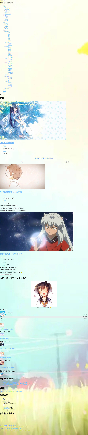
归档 (11, 428)
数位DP (9, 51)
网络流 (9, 70)
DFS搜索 (10, 59)
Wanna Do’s (5, 407)
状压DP (9, 53)
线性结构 (10, 43)
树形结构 (10, 45)
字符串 (9, 41)
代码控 (6, 27)
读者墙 (4, 15)
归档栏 (6, 19)
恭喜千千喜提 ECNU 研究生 (7, 348)
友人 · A (4, 89)
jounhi (4, 401)
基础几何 (10, 82)
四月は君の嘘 (7, 408)
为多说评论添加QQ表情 (11, 192)
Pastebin (7, 11)
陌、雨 (6, 24)
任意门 (6, 26)
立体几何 (10, 85)
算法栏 (6, 20)
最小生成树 (10, 64)
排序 (9, 35)
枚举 (9, 32)
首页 (4, 5)
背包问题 (10, 55)
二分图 (9, 66)
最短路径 (10, 65)
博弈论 (6, 74)
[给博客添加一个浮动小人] (36, 250)
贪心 (9, 34)
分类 (4, 22)
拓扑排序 (10, 68)
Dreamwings (2, 0)
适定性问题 (10, 73)
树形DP (9, 54)
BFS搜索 (10, 61)
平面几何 (10, 84)
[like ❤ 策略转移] (33, 139)
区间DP (9, 49)
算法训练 (7, 88)
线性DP (9, 47)
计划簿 (6, 17)
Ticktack (7, 9)
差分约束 (10, 69)
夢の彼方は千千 (6, 425)
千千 (5, 146)
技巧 (9, 39)
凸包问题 (10, 87)
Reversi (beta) (8, 14)
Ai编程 (4, 30)
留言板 (4, 91)
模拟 (9, 36)
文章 (7, 428)
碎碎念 (6, 16)
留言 (9, 428)
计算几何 (7, 81)
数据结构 (7, 42)
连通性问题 (10, 72)
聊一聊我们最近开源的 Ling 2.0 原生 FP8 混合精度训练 (15, 384)
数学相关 (7, 76)
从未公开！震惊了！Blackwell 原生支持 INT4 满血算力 (15, 382)
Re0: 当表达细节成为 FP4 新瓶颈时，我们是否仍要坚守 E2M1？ (17, 383)
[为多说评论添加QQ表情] (22, 188)
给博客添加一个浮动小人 (11, 254)
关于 (4, 92)
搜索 (6, 58)
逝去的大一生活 (4, 338)
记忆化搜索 (10, 57)
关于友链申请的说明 (5, 357)
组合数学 (10, 78)
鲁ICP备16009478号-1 (12, 425)
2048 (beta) (7, 12)
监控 (15, 428)
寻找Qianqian (8, 7)
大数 (9, 38)
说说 (13, 428)
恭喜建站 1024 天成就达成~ (7, 367)
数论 (9, 80)
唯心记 (6, 23)
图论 (6, 62)
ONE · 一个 (7, 10)
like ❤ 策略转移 (7, 142)
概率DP (9, 50)
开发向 (6, 28)
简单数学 (10, 77)
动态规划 (7, 46)
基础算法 (7, 31)
